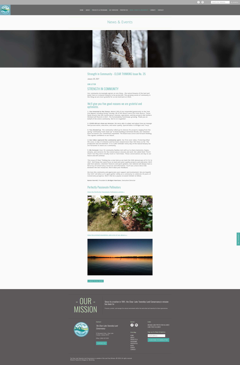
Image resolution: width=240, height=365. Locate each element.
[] (199, 2)
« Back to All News (95, 281)
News (132, 345)
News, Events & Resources (139, 10)
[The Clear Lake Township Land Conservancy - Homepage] (5, 10)
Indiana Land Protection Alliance (159, 325)
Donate (153, 10)
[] (203, 2)
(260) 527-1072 (104, 338)
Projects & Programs (99, 10)
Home (81, 10)
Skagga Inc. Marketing (88, 360)
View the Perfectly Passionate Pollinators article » (105, 192)
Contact (161, 10)
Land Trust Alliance (154, 327)
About (88, 10)
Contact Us (101, 343)
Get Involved (113, 10)
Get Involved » (238, 238)
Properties (124, 10)
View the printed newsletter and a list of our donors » (107, 235)
